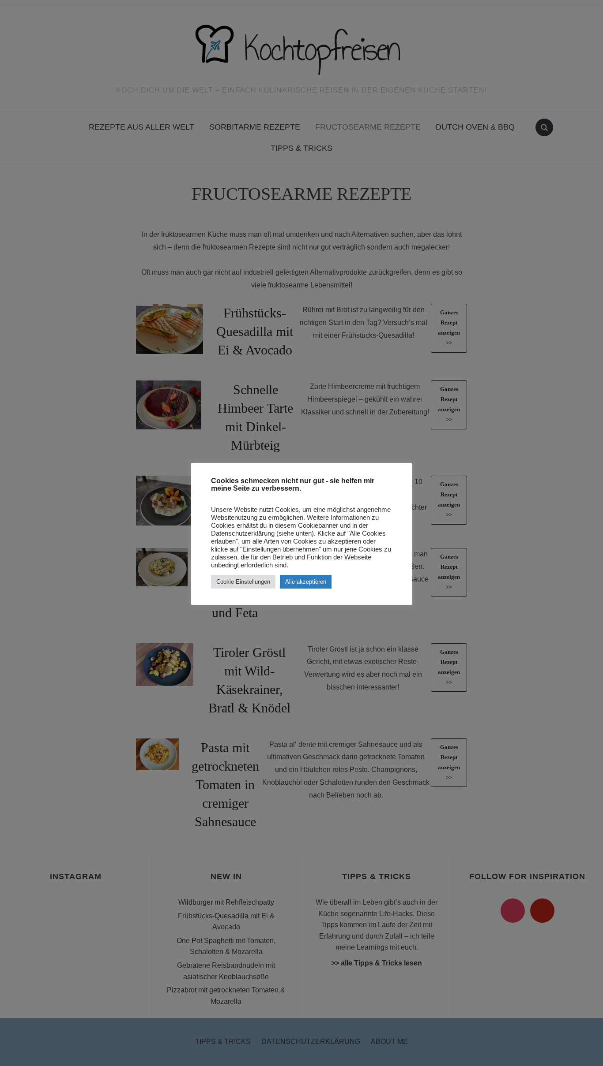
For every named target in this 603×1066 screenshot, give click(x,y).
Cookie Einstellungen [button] (243, 581)
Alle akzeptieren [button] (305, 581)
